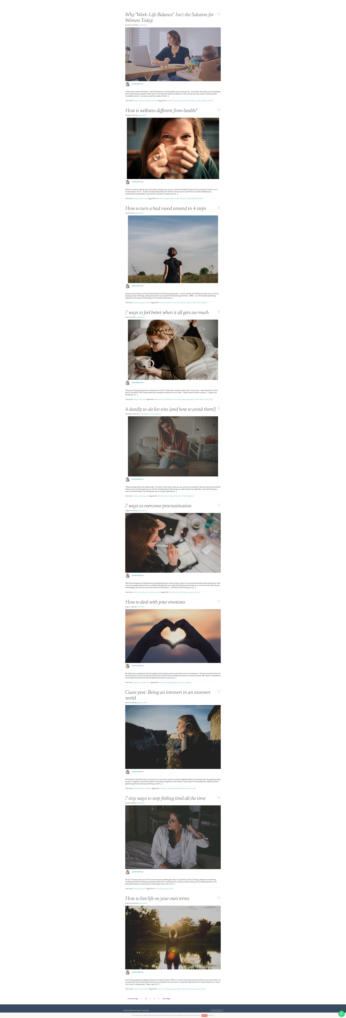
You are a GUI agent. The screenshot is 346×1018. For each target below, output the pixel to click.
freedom (178, 989)
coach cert (160, 989)
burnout (161, 399)
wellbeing (204, 101)
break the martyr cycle (173, 302)
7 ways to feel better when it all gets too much (167, 312)
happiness (141, 302)
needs (198, 302)
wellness (210, 101)
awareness (162, 302)
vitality (156, 101)
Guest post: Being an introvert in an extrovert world (167, 695)
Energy (135, 101)
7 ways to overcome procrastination (158, 506)
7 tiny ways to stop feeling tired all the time (165, 798)
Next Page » (167, 999)
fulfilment (136, 592)
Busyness (185, 592)
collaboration (169, 399)
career (135, 989)
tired (206, 399)
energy (176, 101)
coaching (167, 989)
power (196, 989)
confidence (170, 788)
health (181, 101)
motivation (192, 101)
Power (148, 682)
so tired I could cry (198, 399)
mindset (140, 101)
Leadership (141, 496)
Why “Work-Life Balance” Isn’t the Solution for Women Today (169, 17)
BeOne (156, 399)
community (177, 399)
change (183, 302)
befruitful (160, 496)
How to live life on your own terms (157, 898)
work (144, 399)
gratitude (191, 989)
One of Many (132, 5)
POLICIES (145, 1010)
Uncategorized (148, 101)
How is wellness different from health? (161, 110)
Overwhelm (177, 496)
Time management (188, 496)
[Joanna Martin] (127, 86)
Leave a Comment (155, 414)
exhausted (189, 399)
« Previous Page (132, 999)
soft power (202, 989)
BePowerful (169, 101)
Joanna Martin (137, 84)
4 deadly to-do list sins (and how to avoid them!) (170, 409)
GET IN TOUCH (217, 1011)
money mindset (191, 788)
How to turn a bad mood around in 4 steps (165, 208)
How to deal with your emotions (155, 602)
